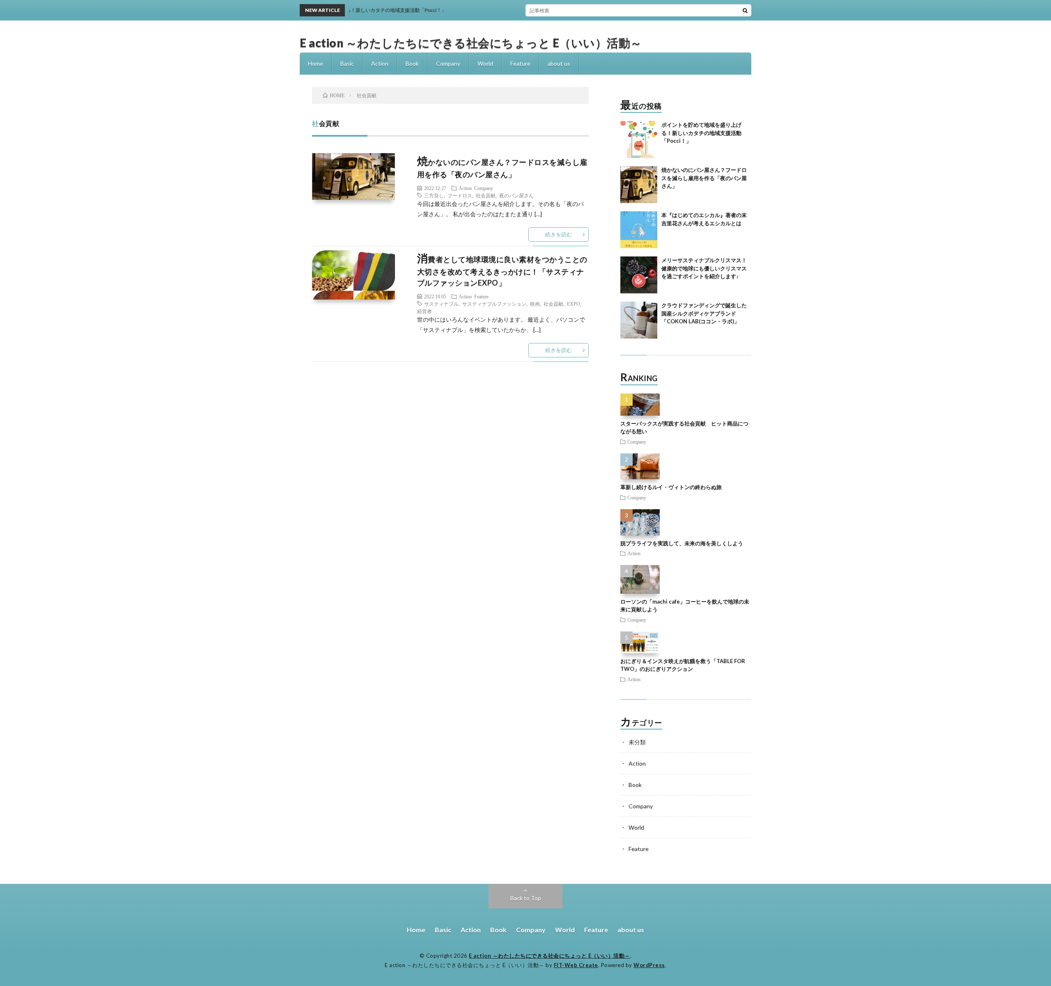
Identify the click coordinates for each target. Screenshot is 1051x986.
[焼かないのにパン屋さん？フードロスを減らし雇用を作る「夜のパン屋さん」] (638, 184)
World (485, 63)
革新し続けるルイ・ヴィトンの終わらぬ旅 (671, 487)
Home (315, 63)
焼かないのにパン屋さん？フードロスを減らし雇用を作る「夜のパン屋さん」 (704, 178)
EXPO (573, 303)
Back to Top (525, 897)
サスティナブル (441, 303)
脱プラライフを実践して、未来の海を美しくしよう (681, 543)
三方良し (434, 195)
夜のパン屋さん (516, 195)
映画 (535, 303)
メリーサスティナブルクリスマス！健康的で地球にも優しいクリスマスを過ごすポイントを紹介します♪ (704, 268)
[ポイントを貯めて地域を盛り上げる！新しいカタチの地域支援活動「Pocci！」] (638, 139)
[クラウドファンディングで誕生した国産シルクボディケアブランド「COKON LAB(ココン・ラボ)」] (638, 320)
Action (379, 63)
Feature (520, 63)
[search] (745, 10)
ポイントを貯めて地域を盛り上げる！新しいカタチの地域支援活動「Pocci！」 (701, 132)
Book (412, 63)
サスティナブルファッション (494, 303)
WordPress (649, 965)
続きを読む (558, 234)
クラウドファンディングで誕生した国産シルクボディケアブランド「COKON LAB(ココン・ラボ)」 (704, 313)
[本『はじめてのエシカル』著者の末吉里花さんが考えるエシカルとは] (638, 229)
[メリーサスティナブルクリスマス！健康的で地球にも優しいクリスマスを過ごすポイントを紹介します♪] (638, 274)
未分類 (637, 742)
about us (559, 63)
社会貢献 (486, 195)
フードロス (459, 195)
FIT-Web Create (576, 965)
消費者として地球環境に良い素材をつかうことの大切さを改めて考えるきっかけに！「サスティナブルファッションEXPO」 (502, 271)
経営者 (424, 311)
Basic (347, 63)
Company (448, 63)
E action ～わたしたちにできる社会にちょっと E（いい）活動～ (471, 42)
